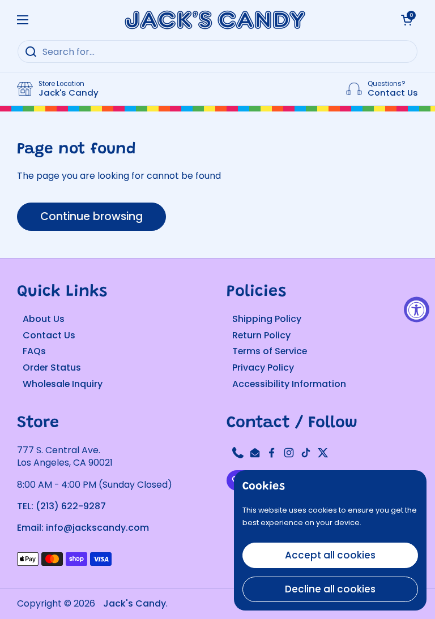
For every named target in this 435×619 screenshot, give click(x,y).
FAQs (34, 351)
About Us (44, 318)
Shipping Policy (266, 318)
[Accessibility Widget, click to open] (416, 310)
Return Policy (261, 335)
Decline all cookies (330, 589)
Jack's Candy (134, 603)
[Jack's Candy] (214, 20)
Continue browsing (91, 216)
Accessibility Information (289, 383)
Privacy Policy (263, 367)
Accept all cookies (330, 555)
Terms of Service (269, 351)
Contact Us (49, 335)
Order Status (52, 367)
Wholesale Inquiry (63, 383)
